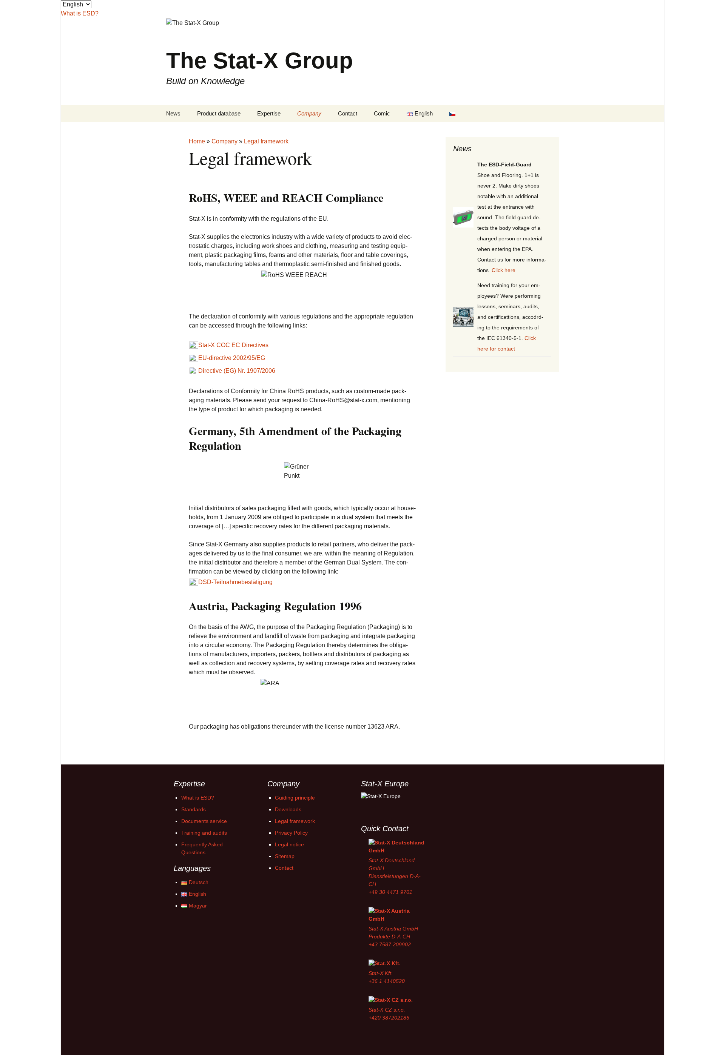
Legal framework (295, 821)
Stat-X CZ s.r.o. (387, 1010)
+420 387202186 (389, 1018)
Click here (503, 270)
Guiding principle (295, 798)
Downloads (288, 809)
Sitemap (285, 856)
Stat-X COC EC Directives (233, 345)
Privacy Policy (291, 833)
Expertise (269, 113)
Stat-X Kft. (381, 973)
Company (309, 113)
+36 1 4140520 (387, 981)
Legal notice (289, 844)
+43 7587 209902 (390, 944)
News (173, 113)
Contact (347, 113)
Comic (382, 113)
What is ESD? (197, 798)
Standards (193, 809)
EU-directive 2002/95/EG (231, 358)
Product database (219, 113)
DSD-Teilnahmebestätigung (235, 582)
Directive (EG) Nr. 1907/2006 (236, 371)
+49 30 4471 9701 (390, 892)
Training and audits (204, 833)
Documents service (204, 821)
